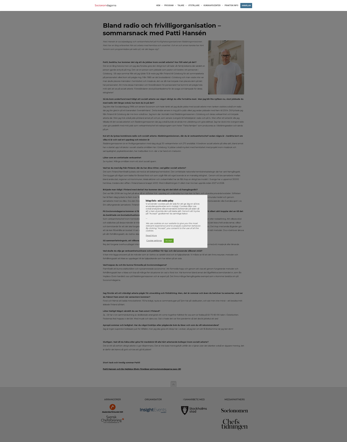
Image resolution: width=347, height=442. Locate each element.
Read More (151, 235)
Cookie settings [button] (154, 240)
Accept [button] (169, 241)
